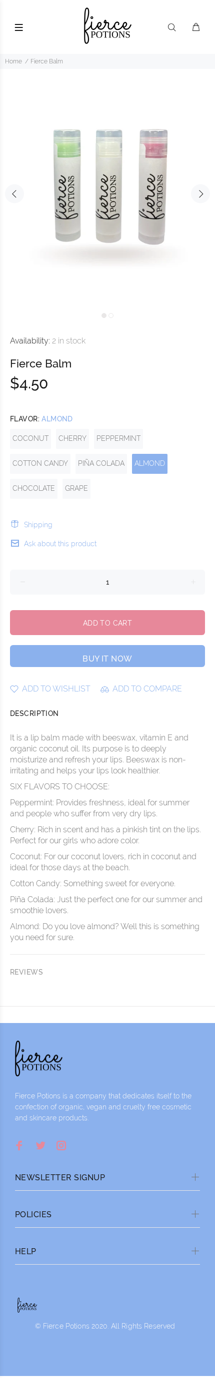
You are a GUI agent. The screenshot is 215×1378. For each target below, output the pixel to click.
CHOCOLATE (33, 488)
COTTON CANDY (40, 463)
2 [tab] (111, 315)
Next (200, 193)
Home (13, 61)
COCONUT (30, 438)
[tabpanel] (107, 188)
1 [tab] (104, 315)
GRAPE (76, 488)
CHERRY (72, 438)
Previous (14, 193)
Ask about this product (60, 544)
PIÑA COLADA (101, 463)
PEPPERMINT (118, 438)
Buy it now (107, 659)
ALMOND (149, 463)
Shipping (38, 525)
